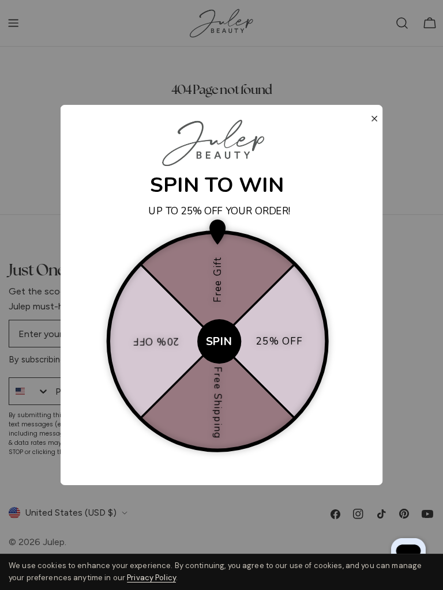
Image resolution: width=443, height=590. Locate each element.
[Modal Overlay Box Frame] (222, 295)
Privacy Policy (151, 578)
